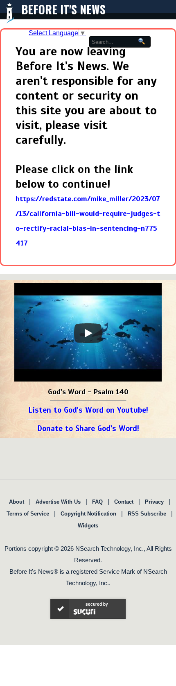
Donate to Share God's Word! (88, 428)
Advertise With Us (58, 502)
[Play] (88, 333)
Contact (123, 502)
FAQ (97, 502)
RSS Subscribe (147, 514)
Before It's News (63, 9)
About (16, 502)
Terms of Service (28, 514)
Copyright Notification (88, 514)
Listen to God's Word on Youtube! (88, 410)
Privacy (154, 502)
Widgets (88, 525)
